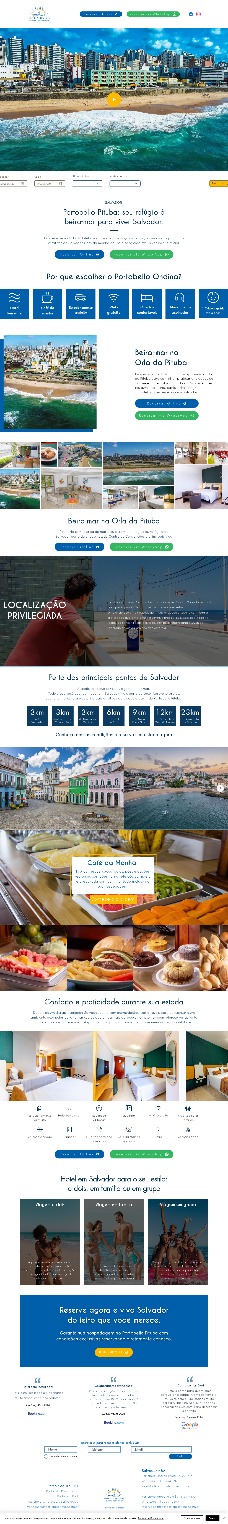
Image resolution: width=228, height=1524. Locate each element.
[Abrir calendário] (22, 183)
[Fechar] (224, 1518)
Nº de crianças (119, 176)
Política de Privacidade (151, 1518)
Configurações (192, 1518)
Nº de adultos (80, 176)
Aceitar (212, 1518)
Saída (39, 176)
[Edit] (114, 99)
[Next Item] (222, 475)
